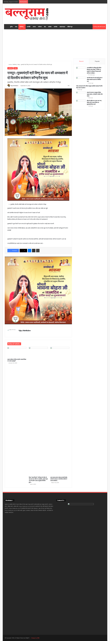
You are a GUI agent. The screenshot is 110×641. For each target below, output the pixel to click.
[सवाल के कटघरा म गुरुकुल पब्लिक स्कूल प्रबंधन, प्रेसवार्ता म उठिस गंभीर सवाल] (81, 94)
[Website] (20, 333)
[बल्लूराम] (26, 14)
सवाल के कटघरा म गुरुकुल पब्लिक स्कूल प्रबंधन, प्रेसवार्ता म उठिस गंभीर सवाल (95, 94)
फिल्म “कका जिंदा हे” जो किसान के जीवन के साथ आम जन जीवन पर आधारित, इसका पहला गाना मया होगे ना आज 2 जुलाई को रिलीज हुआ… (38, 479)
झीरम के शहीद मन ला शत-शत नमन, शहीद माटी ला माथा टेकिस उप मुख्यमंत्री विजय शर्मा (94, 102)
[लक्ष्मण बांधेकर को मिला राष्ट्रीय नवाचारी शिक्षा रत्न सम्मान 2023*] (16, 352)
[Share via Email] (33, 250)
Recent (81, 61)
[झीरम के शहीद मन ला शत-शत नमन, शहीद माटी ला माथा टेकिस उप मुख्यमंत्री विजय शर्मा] (81, 103)
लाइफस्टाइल (62, 26)
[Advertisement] (55, 44)
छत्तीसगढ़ (21, 26)
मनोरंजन (40, 26)
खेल (45, 26)
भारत (16, 26)
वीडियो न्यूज (69, 26)
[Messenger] (29, 250)
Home (10, 64)
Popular (97, 61)
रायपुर (15, 68)
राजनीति (28, 26)
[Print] (38, 250)
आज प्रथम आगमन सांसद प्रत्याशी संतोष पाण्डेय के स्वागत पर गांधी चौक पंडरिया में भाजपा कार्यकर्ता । (58, 478)
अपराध (34, 26)
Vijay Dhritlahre (14, 85)
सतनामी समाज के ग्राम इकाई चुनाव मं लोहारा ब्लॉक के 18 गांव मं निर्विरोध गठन (94, 79)
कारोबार (49, 26)
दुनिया (11, 26)
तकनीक (55, 26)
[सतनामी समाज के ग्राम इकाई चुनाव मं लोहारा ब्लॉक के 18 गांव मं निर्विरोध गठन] (81, 80)
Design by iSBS (35, 638)
